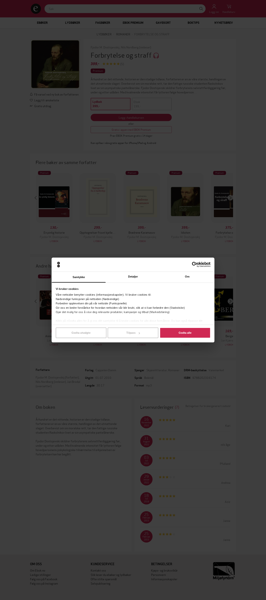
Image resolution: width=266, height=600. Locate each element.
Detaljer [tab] (133, 276)
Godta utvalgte (80, 332)
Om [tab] (187, 276)
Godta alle (185, 332)
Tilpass (131, 332)
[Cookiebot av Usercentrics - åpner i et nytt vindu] (194, 264)
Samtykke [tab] (79, 277)
